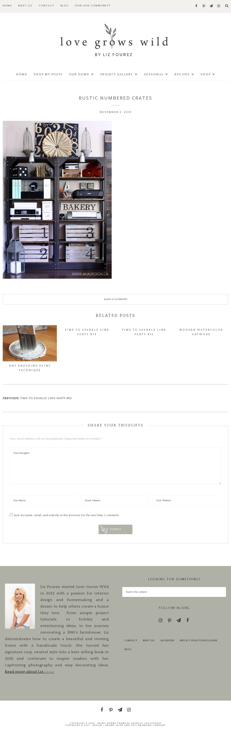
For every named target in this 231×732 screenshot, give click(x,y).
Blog (128, 649)
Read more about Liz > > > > (29, 672)
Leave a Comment (115, 299)
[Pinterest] (204, 6)
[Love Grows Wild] (115, 39)
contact (131, 640)
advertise (167, 640)
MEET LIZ (149, 640)
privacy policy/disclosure (198, 640)
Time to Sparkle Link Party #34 (87, 332)
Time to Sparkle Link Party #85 (46, 398)
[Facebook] (196, 6)
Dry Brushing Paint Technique (30, 368)
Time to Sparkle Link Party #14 (144, 332)
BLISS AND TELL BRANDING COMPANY (141, 725)
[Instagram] (218, 6)
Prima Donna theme (111, 723)
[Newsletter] (211, 6)
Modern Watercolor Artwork (201, 332)
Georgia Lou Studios (146, 723)
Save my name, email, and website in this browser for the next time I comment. (67, 515)
